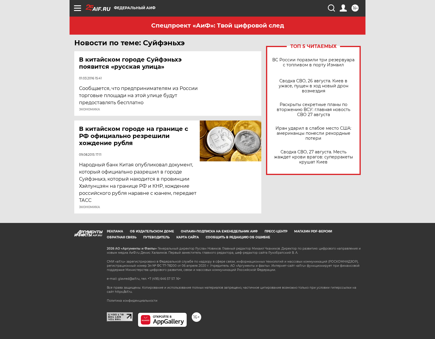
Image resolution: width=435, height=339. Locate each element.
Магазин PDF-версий (313, 231)
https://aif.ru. (124, 292)
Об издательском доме (152, 231)
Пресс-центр (276, 231)
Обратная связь (121, 237)
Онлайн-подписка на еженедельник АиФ (219, 231)
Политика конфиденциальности (132, 301)
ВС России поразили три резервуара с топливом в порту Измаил (313, 62)
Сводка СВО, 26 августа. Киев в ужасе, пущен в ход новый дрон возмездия (313, 86)
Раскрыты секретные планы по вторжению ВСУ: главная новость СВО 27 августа (313, 109)
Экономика (89, 109)
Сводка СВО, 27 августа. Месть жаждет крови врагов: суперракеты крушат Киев (313, 157)
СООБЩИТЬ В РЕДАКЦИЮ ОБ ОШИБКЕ (238, 237)
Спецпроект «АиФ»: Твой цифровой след (217, 25)
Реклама (115, 231)
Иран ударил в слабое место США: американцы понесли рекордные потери (313, 133)
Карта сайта (187, 237)
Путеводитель (156, 237)
